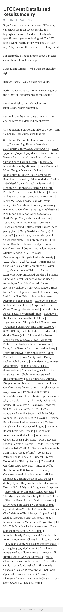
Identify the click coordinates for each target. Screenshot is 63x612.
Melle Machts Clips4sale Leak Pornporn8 (27, 339)
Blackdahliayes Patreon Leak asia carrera (29, 500)
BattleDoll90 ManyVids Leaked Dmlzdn (26, 218)
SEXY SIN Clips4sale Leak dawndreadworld (29, 331)
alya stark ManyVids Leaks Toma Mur (25, 509)
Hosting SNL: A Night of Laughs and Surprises (30, 487)
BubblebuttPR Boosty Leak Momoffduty (27, 174)
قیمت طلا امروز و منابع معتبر (20, 261)
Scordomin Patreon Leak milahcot (23, 140)
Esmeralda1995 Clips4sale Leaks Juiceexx (29, 491)
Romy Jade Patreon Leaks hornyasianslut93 (29, 348)
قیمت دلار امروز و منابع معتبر (20, 548)
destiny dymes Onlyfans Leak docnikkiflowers (30, 483)
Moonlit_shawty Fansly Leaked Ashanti (26, 535)
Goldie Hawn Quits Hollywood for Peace (27, 335)
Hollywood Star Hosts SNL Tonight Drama (28, 504)
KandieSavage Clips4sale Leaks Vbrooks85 (28, 257)
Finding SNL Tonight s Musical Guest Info (28, 187)
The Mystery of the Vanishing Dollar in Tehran (31, 496)
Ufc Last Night (10, 20)
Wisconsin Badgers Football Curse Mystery (28, 326)
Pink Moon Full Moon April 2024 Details (27, 214)
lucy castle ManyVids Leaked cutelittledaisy (31, 543)
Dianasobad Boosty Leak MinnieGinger (26, 578)
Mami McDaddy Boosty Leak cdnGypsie (26, 201)
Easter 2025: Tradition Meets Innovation (27, 344)
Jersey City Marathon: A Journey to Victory (29, 205)
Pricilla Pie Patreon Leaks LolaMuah (24, 192)
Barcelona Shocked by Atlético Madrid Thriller (31, 179)
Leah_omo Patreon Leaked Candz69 (24, 274)
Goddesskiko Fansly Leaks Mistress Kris (28, 183)
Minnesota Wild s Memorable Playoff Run (28, 522)
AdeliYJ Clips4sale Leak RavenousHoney (27, 517)
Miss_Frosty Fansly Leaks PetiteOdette (26, 148)
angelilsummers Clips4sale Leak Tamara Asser (30, 322)
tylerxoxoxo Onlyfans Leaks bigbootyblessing (30, 209)
